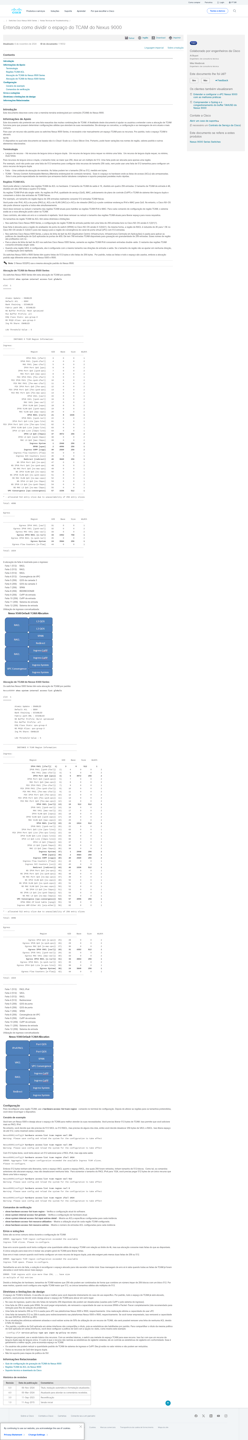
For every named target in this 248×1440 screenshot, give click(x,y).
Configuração (10, 82)
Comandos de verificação (18, 89)
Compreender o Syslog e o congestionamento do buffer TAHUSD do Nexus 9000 (215, 105)
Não (205, 80)
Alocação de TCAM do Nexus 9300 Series (25, 79)
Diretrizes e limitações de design (19, 97)
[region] (42, 1431)
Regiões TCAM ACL (15, 72)
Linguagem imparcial (154, 48)
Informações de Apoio (14, 65)
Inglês (145, 38)
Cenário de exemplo (15, 86)
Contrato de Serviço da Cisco (224, 125)
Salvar (131, 38)
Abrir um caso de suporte (203, 121)
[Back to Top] (168, 1403)
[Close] (80, 1426)
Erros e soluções (11, 93)
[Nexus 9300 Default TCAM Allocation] (30, 1099)
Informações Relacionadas (16, 100)
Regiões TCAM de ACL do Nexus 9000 (23, 1367)
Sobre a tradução (176, 48)
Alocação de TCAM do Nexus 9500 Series (25, 75)
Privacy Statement (13, 1434)
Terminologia (12, 68)
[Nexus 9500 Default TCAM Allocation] (29, 676)
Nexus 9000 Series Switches (205, 142)
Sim (194, 80)
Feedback (223, 80)
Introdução (8, 61)
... (4, 21)
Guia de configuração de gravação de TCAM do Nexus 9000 (33, 1364)
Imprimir (177, 38)
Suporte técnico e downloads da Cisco (23, 1370)
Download (160, 38)
